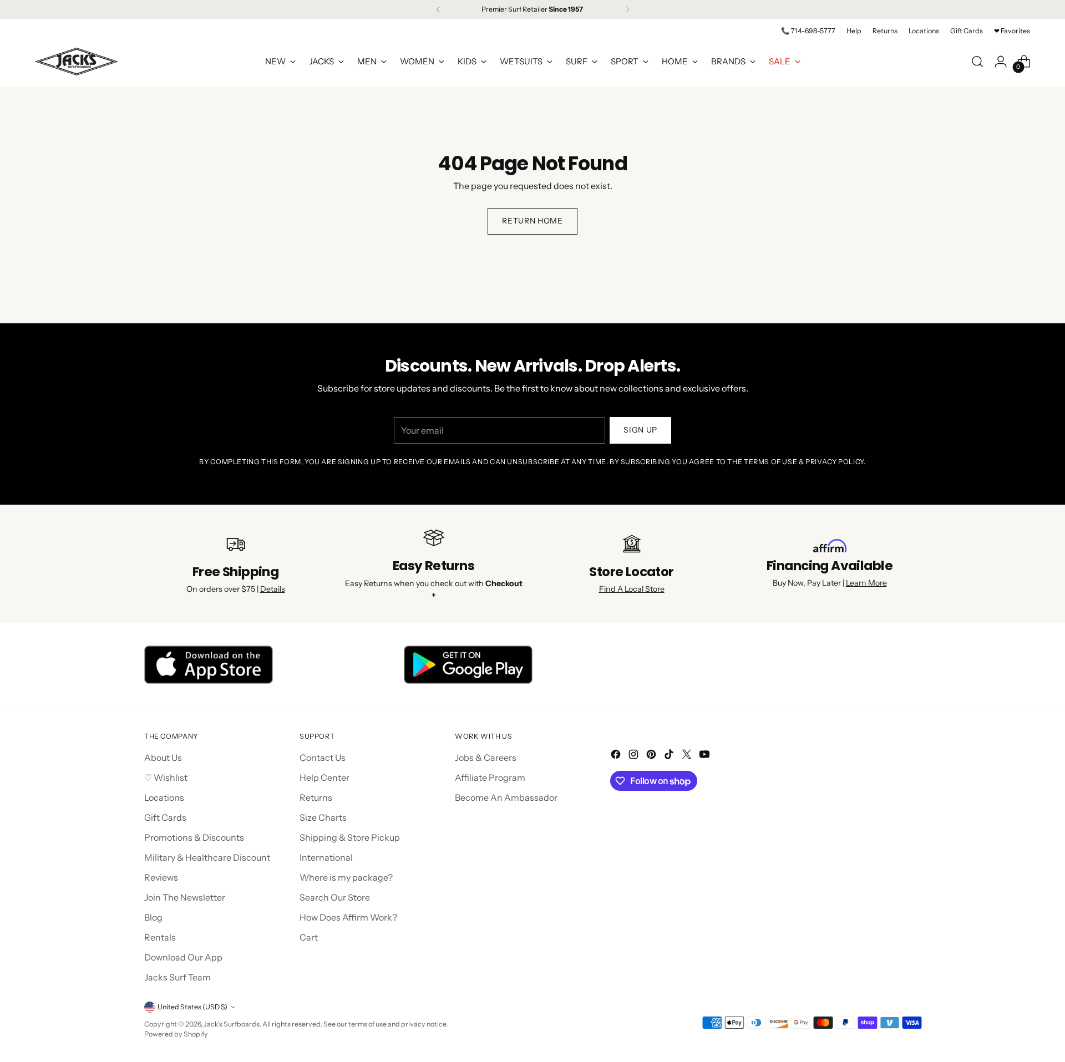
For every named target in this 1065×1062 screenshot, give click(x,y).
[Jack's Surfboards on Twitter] (687, 756)
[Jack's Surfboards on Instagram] (634, 756)
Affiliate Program (490, 777)
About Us (163, 757)
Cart (309, 937)
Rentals (160, 937)
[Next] (627, 9)
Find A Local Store (632, 589)
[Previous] (438, 9)
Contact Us (323, 757)
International (326, 857)
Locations (164, 797)
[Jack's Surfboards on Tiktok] (670, 756)
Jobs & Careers (485, 757)
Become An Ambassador (506, 797)
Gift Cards (165, 817)
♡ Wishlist (165, 777)
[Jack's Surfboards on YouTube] (705, 756)
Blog (153, 917)
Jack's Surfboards (232, 1024)
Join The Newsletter (184, 897)
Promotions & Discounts (194, 837)
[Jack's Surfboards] (76, 61)
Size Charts (323, 817)
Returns (316, 797)
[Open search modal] (977, 61)
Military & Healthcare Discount (207, 857)
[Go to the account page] (1001, 61)
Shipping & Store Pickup (350, 837)
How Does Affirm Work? (348, 917)
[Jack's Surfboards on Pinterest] (652, 756)
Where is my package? (346, 877)
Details (272, 589)
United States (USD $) (192, 1007)
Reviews (161, 877)
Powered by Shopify (176, 1034)
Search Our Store (335, 897)
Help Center (324, 777)
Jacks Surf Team (177, 977)
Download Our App (183, 957)
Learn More (866, 583)
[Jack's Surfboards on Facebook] (616, 756)
